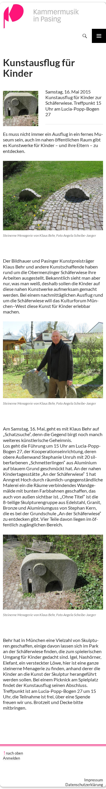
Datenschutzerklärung (84, 784)
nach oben (14, 753)
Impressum (93, 780)
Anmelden (11, 758)
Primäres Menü (99, 36)
